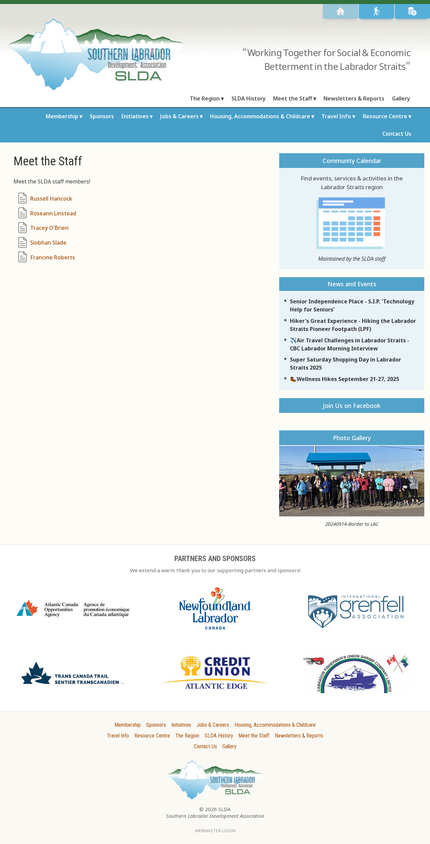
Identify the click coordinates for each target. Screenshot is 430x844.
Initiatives (134, 116)
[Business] (412, 11)
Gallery (401, 98)
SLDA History (248, 98)
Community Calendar (351, 161)
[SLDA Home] (340, 11)
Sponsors (102, 116)
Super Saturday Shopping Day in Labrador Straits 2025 (345, 363)
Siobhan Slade (48, 242)
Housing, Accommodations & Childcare (260, 116)
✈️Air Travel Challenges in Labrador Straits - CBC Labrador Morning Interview (349, 344)
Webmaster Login (215, 831)
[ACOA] (73, 619)
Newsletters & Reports (354, 98)
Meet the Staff (292, 98)
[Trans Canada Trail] (73, 686)
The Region (205, 98)
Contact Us (396, 133)
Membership (62, 116)
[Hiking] (376, 11)
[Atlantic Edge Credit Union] (215, 691)
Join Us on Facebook (352, 406)
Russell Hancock (51, 198)
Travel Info (336, 116)
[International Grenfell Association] (357, 629)
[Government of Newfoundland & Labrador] (215, 632)
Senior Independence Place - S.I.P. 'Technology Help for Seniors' (352, 305)
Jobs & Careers (179, 116)
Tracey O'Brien (49, 227)
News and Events (352, 284)
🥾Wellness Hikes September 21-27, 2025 (344, 379)
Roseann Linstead (53, 213)
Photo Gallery (352, 438)
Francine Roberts (52, 257)
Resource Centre (385, 116)
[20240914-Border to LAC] (351, 481)
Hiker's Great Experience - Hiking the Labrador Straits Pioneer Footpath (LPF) (353, 325)
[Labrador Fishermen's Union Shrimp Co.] (357, 696)
